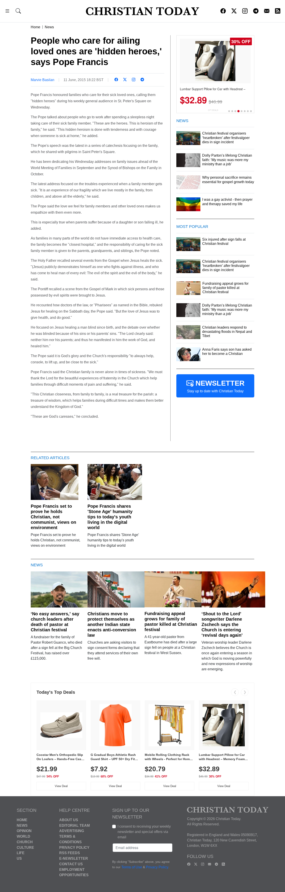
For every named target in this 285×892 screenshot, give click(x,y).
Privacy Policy (74, 847)
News (49, 27)
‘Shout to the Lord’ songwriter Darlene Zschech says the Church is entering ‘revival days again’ (222, 624)
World (23, 836)
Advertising (71, 831)
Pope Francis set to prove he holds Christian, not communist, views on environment (53, 517)
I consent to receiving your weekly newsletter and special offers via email (144, 831)
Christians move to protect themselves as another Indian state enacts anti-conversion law (112, 624)
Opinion (24, 831)
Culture (25, 847)
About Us (68, 820)
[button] (7, 12)
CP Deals (213, 110)
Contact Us (71, 864)
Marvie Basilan (42, 80)
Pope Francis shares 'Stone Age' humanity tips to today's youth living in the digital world (110, 517)
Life (20, 853)
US (19, 858)
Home (35, 27)
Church (25, 842)
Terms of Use (131, 867)
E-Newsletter (73, 858)
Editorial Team (74, 825)
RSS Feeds (69, 853)
